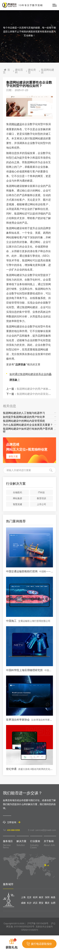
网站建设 (16, 124)
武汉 (35, 903)
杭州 (35, 897)
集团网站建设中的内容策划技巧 (35, 394)
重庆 (47, 903)
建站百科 (19, 71)
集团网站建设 (47, 71)
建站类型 (32, 71)
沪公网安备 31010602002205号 (31, 925)
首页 (6, 71)
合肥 (53, 903)
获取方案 (13, 456)
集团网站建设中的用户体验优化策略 (38, 389)
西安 (41, 903)
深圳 (47, 897)
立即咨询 (11, 822)
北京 (29, 897)
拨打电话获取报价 (41, 944)
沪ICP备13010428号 (37, 923)
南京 (41, 897)
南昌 (53, 897)
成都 (23, 903)
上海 (23, 897)
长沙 (29, 903)
